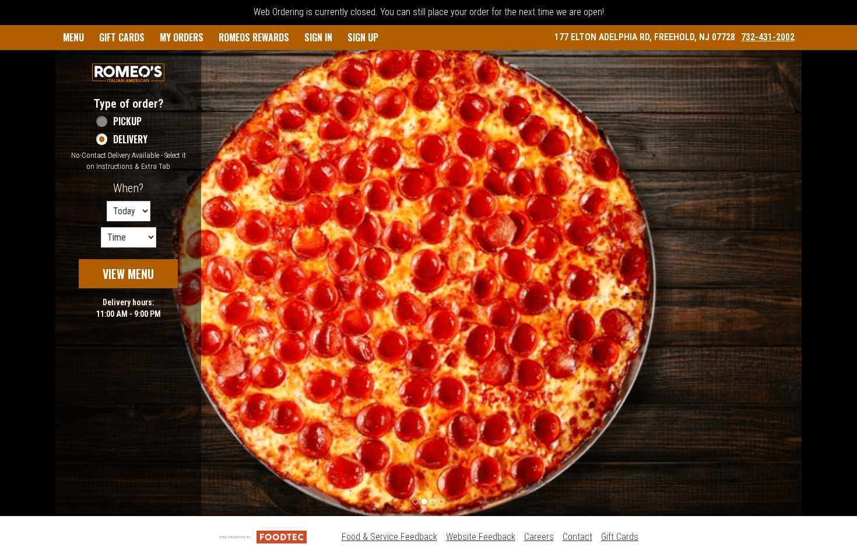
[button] (128, 72)
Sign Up (362, 37)
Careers (539, 536)
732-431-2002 (768, 37)
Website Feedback (480, 536)
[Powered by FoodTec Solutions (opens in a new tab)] (263, 536)
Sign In (318, 37)
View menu (128, 273)
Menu (73, 37)
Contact (577, 536)
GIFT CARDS (122, 37)
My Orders (181, 37)
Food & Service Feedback (389, 536)
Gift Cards (619, 536)
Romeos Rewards (254, 37)
